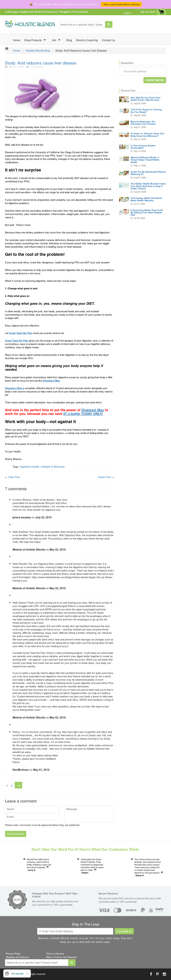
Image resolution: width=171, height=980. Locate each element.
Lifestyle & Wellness (53, 466)
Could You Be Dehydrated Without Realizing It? (148, 173)
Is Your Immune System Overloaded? (143, 146)
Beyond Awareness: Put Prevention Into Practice (143, 122)
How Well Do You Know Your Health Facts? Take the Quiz (145, 98)
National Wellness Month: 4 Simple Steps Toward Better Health (145, 160)
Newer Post (104, 477)
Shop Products (33, 40)
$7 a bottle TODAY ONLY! (83, 413)
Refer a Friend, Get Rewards (61, 957)
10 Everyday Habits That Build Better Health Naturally (146, 199)
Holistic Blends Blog (38, 50)
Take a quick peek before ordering (121, 4)
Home (16, 40)
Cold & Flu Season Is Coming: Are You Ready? (146, 110)
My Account (148, 11)
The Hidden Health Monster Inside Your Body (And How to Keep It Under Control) (148, 186)
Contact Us (108, 40)
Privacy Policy (13, 953)
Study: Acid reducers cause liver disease (40, 63)
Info (54, 40)
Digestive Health (29, 466)
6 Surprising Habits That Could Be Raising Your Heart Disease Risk (147, 212)
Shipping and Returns (17, 957)
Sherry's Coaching (87, 40)
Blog (69, 40)
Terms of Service (55, 953)
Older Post (14, 477)
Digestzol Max (92, 409)
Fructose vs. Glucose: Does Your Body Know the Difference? (147, 134)
